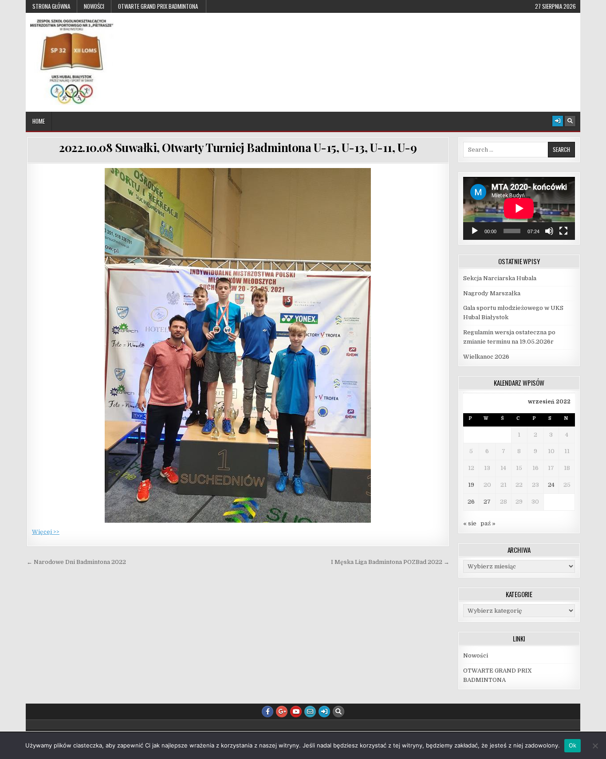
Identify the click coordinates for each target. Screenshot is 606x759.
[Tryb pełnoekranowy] (563, 231)
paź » (488, 523)
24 (551, 484)
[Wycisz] (549, 231)
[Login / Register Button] (557, 121)
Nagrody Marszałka (491, 293)
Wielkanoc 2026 (486, 356)
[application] (519, 208)
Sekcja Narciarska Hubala (499, 278)
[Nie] (594, 745)
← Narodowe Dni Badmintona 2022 (76, 562)
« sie (469, 523)
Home (38, 121)
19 (471, 484)
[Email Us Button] (310, 711)
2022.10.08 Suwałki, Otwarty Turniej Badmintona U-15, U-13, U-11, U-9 (238, 147)
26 (471, 501)
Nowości (94, 6)
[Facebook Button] (267, 711)
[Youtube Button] (296, 711)
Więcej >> (45, 531)
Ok (573, 745)
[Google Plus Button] (281, 711)
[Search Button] (570, 121)
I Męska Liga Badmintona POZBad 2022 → (390, 562)
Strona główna (51, 6)
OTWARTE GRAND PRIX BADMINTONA (158, 6)
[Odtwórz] (474, 231)
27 (487, 501)
